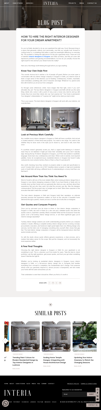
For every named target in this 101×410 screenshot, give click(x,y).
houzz (54, 402)
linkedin (33, 402)
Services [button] (29, 3)
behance (47, 402)
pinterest (16, 402)
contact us (92, 3)
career (43, 383)
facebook (25, 402)
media (81, 3)
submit (91, 394)
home (6, 383)
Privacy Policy (73, 383)
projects (72, 3)
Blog (28, 383)
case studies (18, 3)
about (6, 3)
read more (10, 368)
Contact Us (93, 405)
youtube (40, 402)
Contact (51, 383)
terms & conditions (89, 383)
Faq (38, 383)
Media (34, 383)
